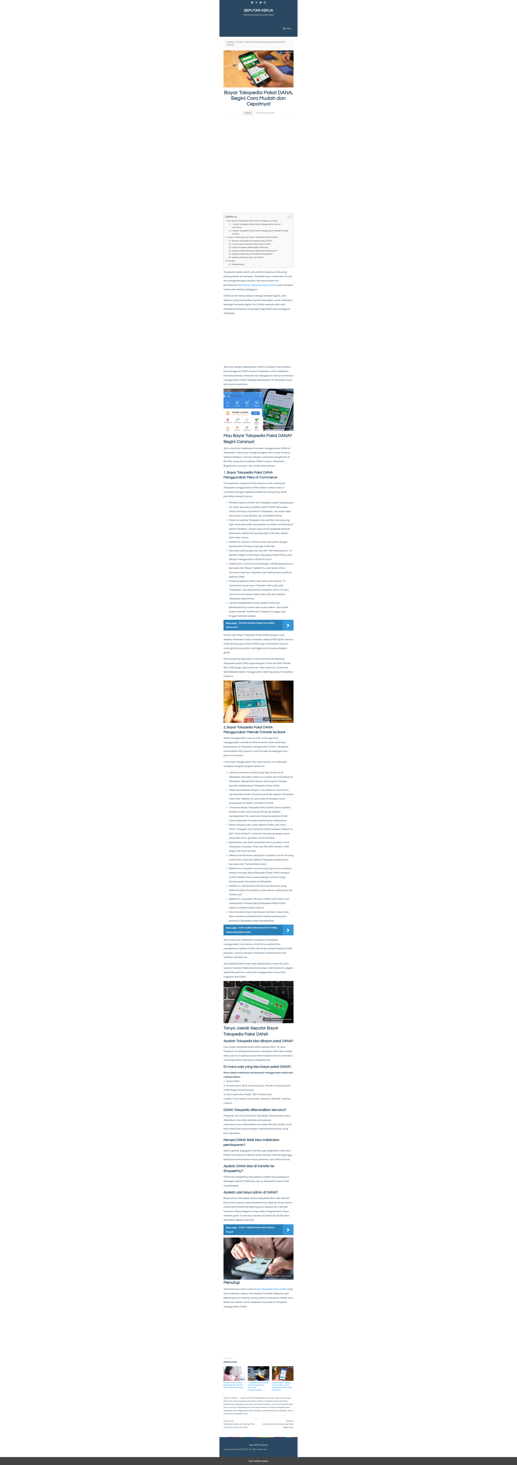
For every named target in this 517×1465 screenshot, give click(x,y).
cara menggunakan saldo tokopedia (247, 1411)
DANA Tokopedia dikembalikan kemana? (250, 247)
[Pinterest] (260, 3)
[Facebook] (252, 3)
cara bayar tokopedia (262, 1404)
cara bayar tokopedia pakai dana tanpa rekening (247, 1407)
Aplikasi (234, 1398)
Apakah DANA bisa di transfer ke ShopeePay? (252, 254)
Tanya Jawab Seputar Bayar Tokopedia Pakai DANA (252, 237)
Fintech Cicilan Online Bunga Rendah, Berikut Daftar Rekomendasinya (233, 1385)
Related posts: (238, 264)
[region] (258, 140)
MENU (289, 29)
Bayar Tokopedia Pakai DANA (259, 285)
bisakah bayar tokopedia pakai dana (238, 1404)
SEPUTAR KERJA (258, 10)
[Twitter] (256, 3)
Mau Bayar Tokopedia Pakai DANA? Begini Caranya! (252, 221)
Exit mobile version (258, 1461)
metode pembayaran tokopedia (274, 1411)
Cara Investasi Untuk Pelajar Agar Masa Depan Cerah (278, 1424)
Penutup (231, 261)
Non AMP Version (258, 1445)
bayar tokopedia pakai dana (244, 1401)
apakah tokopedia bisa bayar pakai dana (263, 1398)
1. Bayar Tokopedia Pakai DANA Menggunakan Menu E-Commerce (256, 225)
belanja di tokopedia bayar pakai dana (272, 1401)
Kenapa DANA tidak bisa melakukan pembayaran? (254, 251)
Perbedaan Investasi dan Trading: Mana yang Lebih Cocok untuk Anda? (238, 1424)
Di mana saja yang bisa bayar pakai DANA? (251, 244)
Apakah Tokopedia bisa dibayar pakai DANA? (252, 241)
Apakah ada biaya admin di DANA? (247, 257)
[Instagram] (265, 3)
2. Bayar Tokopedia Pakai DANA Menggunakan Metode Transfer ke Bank (260, 232)
